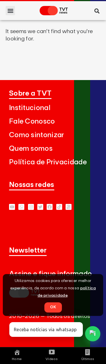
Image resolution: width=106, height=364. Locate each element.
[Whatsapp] (21, 207)
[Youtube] (12, 207)
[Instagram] (31, 207)
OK (53, 307)
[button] (10, 10)
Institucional (29, 107)
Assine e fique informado (50, 273)
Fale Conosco (32, 121)
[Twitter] (40, 207)
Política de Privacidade (48, 162)
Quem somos (31, 148)
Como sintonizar (36, 135)
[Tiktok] (59, 207)
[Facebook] (50, 207)
